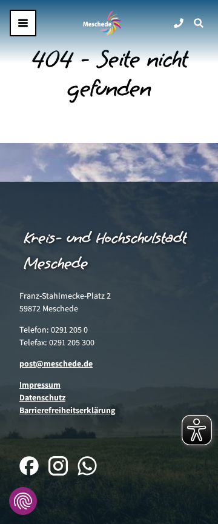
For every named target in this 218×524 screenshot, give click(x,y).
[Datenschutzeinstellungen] (23, 501)
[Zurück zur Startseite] (102, 23)
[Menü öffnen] (23, 23)
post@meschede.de (56, 363)
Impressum (40, 384)
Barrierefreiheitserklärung (67, 410)
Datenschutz (42, 397)
